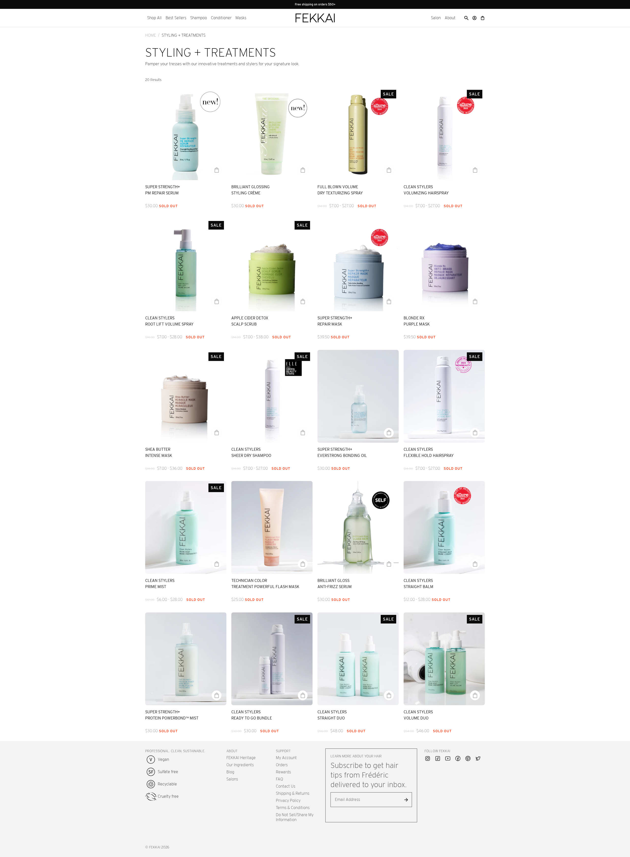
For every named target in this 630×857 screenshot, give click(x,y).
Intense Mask (158, 455)
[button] (154, 18)
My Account (286, 757)
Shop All (154, 18)
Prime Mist (155, 586)
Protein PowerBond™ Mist (171, 718)
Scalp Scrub (244, 324)
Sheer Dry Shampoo (251, 455)
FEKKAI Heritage (241, 757)
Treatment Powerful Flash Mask (265, 586)
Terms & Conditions (293, 807)
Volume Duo (416, 718)
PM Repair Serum (162, 193)
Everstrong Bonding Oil (342, 455)
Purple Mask (417, 324)
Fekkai (154, 847)
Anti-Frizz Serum (334, 586)
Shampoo (198, 18)
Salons (232, 779)
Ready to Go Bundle (251, 718)
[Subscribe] (406, 799)
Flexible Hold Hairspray (429, 455)
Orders (282, 765)
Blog (230, 772)
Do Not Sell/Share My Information (295, 817)
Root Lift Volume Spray (169, 324)
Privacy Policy (288, 800)
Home (150, 35)
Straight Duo (331, 718)
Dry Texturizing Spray (340, 193)
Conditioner (221, 18)
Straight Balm (418, 586)
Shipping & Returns (292, 793)
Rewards (283, 772)
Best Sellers (176, 18)
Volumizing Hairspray (426, 193)
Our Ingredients (240, 765)
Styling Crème (245, 193)
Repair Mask (329, 324)
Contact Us (285, 786)
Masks (241, 18)
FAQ (279, 779)
